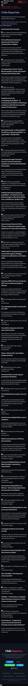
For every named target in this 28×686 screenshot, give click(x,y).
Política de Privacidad (18, 673)
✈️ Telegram (20, 665)
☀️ (2, 4)
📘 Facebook (10, 661)
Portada (3, 22)
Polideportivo (13, 23)
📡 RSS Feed (14, 668)
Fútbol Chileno (10, 22)
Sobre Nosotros (6, 673)
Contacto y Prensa (20, 676)
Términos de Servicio (8, 676)
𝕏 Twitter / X (18, 661)
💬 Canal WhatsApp (9, 665)
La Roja (17, 22)
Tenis (7, 23)
